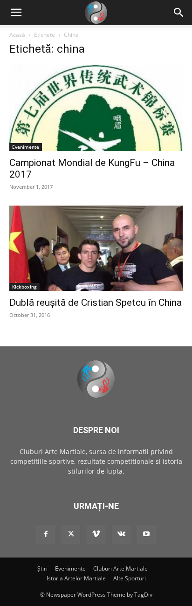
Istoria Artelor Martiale (76, 578)
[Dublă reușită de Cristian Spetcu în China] (96, 248)
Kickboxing (24, 286)
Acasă (17, 35)
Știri (42, 568)
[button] (179, 12)
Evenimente (25, 147)
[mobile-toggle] (16, 12)
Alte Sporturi (129, 578)
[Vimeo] (96, 534)
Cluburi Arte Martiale (120, 568)
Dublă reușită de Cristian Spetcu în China (95, 302)
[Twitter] (71, 534)
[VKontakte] (121, 534)
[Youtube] (146, 534)
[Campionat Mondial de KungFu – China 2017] (96, 108)
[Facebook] (45, 534)
